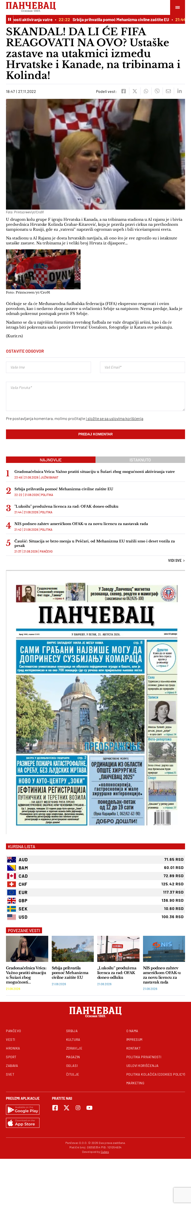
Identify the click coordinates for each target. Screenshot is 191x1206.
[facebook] (123, 91)
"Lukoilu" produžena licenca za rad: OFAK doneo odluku (66, 506)
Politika (47, 494)
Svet (10, 1074)
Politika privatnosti (143, 1057)
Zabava (12, 1066)
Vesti (10, 1040)
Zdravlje (74, 1048)
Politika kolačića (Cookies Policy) (155, 1074)
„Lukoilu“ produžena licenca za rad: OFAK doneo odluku (116, 973)
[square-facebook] (55, 1108)
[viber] (157, 91)
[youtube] (89, 1108)
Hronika (13, 1048)
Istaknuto (140, 459)
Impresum (134, 1040)
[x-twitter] (66, 1108)
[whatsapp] (145, 91)
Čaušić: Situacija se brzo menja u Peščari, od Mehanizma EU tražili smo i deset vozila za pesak (94, 543)
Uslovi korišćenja (142, 1066)
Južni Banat (49, 477)
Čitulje (72, 1074)
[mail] (168, 91)
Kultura (73, 1040)
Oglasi (72, 1066)
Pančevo (46, 551)
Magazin (73, 1057)
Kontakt (133, 1048)
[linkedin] (179, 91)
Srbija (72, 1031)
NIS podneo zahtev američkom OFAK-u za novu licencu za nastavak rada (81, 524)
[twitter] (134, 91)
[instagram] (78, 1108)
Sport (11, 1057)
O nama (132, 1031)
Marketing (135, 1083)
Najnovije (51, 459)
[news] (27, 949)
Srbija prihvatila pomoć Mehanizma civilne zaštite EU (108, 19)
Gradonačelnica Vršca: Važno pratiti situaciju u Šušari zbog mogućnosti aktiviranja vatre (94, 471)
